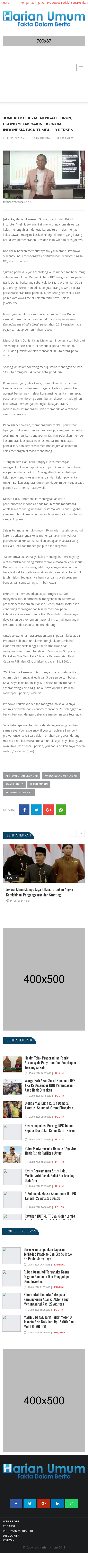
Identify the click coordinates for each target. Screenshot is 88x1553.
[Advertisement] (44, 76)
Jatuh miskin (39, 784)
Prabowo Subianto (19, 792)
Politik (12, 877)
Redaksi (9, 1526)
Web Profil (11, 1521)
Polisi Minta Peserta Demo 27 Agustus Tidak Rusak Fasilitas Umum (50, 1151)
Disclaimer (11, 1535)
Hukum (59, 1073)
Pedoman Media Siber (19, 1531)
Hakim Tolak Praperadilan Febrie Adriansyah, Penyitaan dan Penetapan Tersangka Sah (50, 1062)
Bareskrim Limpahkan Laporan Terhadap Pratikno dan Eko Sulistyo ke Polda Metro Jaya (48, 1254)
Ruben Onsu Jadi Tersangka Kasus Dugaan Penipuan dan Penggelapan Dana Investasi (47, 1276)
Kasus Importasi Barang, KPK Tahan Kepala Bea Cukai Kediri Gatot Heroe (50, 1128)
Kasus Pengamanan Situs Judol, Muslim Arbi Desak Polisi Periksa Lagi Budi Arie (50, 1175)
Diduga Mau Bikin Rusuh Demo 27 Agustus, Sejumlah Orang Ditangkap (49, 1105)
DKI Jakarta (61, 1332)
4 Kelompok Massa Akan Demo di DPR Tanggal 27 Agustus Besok (50, 1196)
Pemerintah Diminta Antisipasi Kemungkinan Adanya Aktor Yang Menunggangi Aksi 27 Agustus (46, 1299)
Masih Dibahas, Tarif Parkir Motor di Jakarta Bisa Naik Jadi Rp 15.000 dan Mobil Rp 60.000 (49, 1321)
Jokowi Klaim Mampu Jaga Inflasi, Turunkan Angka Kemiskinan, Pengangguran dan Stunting (39, 892)
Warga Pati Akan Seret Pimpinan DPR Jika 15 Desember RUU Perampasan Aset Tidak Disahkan (50, 1085)
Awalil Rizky (14, 784)
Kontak (9, 1540)
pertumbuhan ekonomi (22, 775)
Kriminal (59, 1264)
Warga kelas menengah (61, 775)
